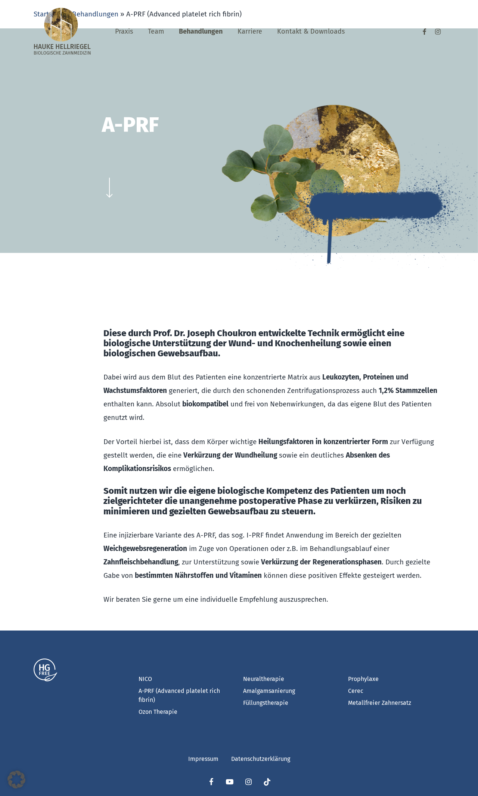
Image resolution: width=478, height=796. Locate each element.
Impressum (203, 758)
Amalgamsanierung (269, 690)
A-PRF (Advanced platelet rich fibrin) (179, 695)
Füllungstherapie (265, 702)
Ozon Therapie (158, 711)
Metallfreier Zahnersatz (379, 702)
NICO (145, 678)
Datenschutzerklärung (260, 758)
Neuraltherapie (263, 678)
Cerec (355, 690)
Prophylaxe (363, 678)
